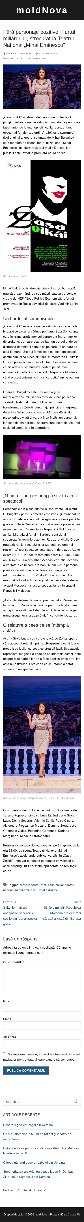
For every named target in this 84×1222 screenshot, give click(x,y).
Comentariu (13, 962)
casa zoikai (56, 885)
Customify (74, 1214)
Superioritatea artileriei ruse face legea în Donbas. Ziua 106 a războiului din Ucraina (38, 1174)
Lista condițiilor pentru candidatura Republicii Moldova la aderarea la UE (41, 1150)
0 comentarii (37, 58)
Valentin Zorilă (44, 820)
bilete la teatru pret (32, 885)
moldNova (42, 10)
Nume (8, 1001)
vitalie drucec (48, 890)
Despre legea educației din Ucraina (28, 1125)
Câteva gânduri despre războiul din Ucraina (34, 1162)
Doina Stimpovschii (19, 53)
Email (8, 1018)
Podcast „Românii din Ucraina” (24, 1190)
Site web (10, 1036)
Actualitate (14, 58)
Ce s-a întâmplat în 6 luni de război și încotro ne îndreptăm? (37, 1136)
